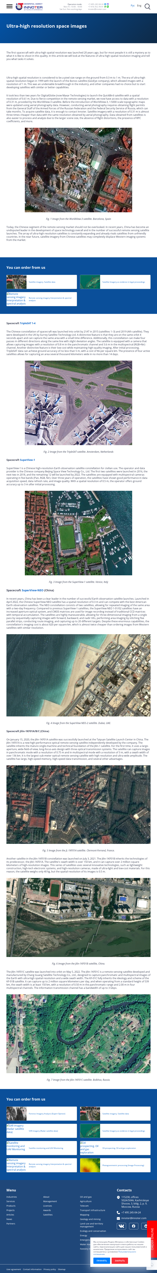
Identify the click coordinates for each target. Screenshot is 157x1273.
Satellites (48, 1214)
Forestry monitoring (90, 1248)
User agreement (13, 1269)
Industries (11, 1196)
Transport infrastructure (92, 1210)
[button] (151, 1265)
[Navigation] (9, 6)
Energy (83, 1235)
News (9, 1219)
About (46, 1196)
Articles (10, 1214)
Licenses (47, 1205)
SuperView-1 (27, 460)
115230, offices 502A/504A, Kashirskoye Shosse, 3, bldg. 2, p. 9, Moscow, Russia (135, 1201)
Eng (139, 5)
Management (50, 1201)
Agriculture (86, 1201)
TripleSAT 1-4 (27, 323)
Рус (133, 5)
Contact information (32, 1269)
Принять (102, 1260)
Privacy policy (50, 1269)
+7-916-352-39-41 (95, 6)
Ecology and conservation (93, 1231)
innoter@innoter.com (97, 9)
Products (10, 1205)
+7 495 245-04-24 (131, 1212)
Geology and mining (90, 1219)
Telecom (84, 1205)
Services (10, 1201)
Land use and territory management (91, 1225)
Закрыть (120, 1260)
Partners (10, 1223)
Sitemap (61, 1269)
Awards (47, 1210)
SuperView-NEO (32, 590)
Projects (10, 1210)
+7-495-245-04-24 (95, 4)
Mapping (84, 1214)
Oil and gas (86, 1196)
